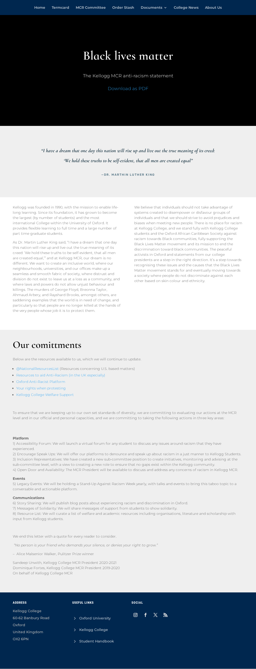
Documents (151, 8)
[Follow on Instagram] (136, 615)
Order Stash (123, 8)
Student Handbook (96, 641)
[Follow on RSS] (166, 615)
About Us (213, 8)
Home (39, 8)
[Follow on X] (156, 615)
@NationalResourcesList (37, 368)
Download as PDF (128, 88)
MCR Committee (91, 8)
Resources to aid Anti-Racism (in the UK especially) (60, 375)
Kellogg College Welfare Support (45, 394)
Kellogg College (93, 629)
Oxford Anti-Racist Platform (40, 381)
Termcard (60, 8)
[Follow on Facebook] (146, 615)
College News (186, 8)
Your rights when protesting (41, 388)
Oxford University (95, 618)
